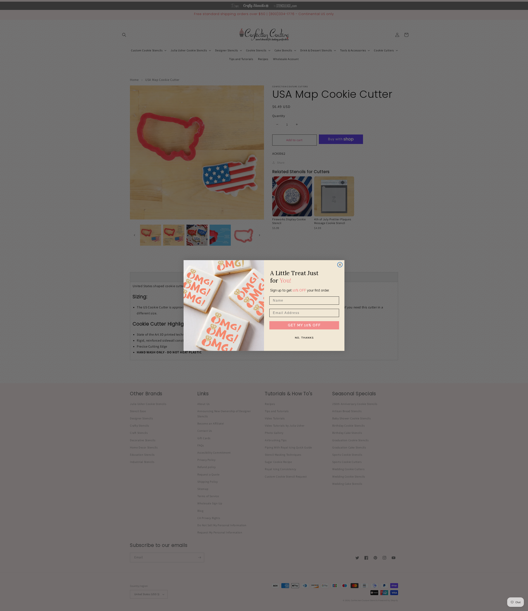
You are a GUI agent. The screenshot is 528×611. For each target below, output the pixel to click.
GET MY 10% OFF (304, 325)
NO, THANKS (304, 337)
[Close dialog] (339, 264)
